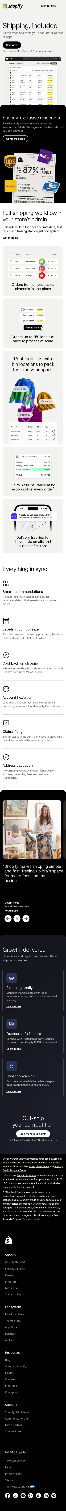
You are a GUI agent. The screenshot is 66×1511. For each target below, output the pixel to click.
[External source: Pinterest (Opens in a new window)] (53, 1495)
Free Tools (11, 1386)
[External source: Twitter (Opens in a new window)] (15, 1495)
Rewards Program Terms (16, 1219)
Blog (8, 1360)
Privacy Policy (13, 1473)
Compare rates (15, 138)
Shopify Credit (28, 668)
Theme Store (13, 1321)
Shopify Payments (26, 1175)
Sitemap (10, 1480)
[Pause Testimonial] (17, 918)
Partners (10, 1333)
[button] (62, 6)
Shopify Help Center (17, 1412)
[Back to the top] (8, 1240)
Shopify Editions (15, 1269)
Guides (9, 1373)
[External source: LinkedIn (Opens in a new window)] (46, 1495)
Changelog (11, 1392)
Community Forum (16, 1418)
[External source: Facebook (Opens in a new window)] (7, 1495)
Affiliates (10, 1340)
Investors (10, 1281)
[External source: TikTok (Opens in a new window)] (38, 1495)
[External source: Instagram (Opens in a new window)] (30, 1495)
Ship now (11, 45)
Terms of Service (15, 1461)
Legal (8, 1467)
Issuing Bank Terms (39, 1166)
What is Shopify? (15, 1262)
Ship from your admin (33, 1133)
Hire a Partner (13, 1425)
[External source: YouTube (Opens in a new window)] (23, 1495)
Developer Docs (14, 1314)
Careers (10, 1275)
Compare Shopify (15, 1366)
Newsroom (12, 1288)
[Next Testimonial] (25, 918)
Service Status (13, 1431)
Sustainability (13, 1294)
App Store (11, 1327)
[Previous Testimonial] (8, 918)
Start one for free (43, 51)
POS (5, 638)
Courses (10, 1379)
